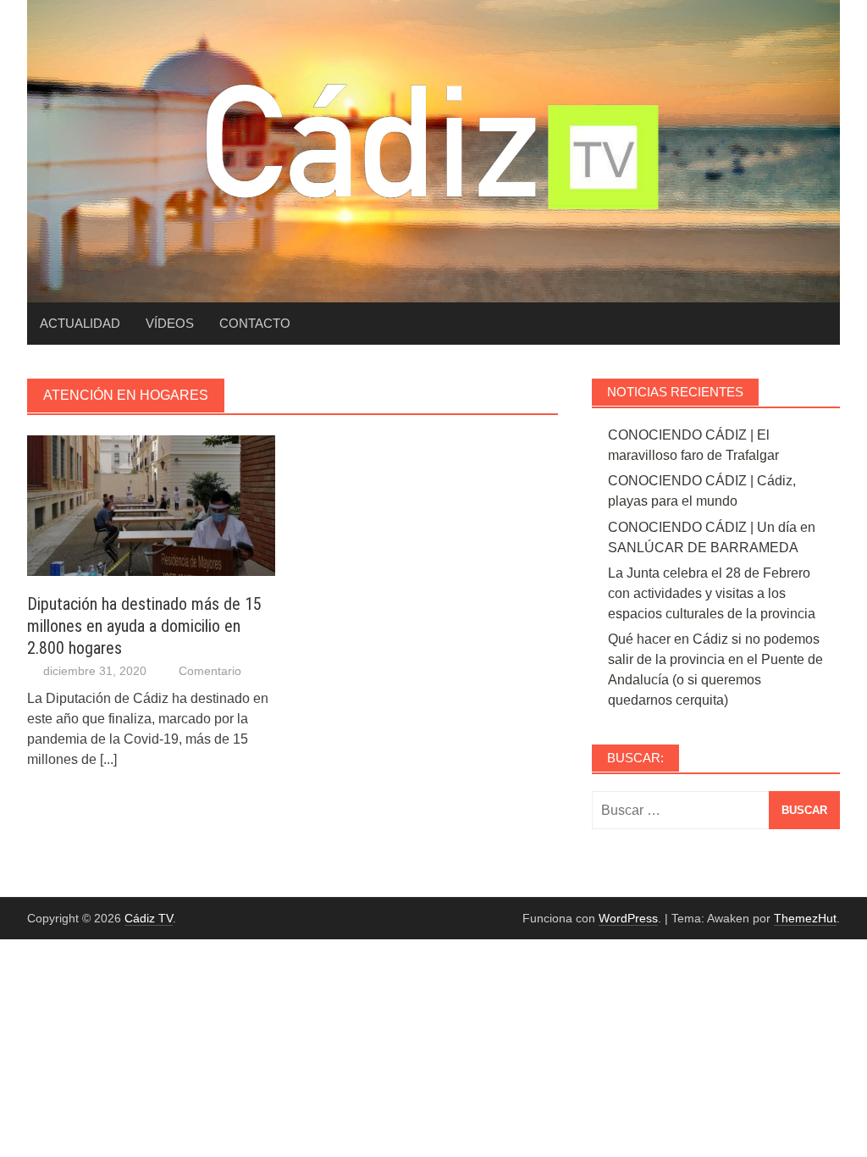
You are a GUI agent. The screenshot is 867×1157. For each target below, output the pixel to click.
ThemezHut (805, 918)
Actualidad (80, 323)
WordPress (628, 918)
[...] (108, 759)
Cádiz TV (148, 918)
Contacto (254, 323)
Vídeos (170, 323)
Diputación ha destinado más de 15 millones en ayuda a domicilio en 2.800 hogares (144, 626)
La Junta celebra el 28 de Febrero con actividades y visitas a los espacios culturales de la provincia (711, 593)
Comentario (210, 671)
